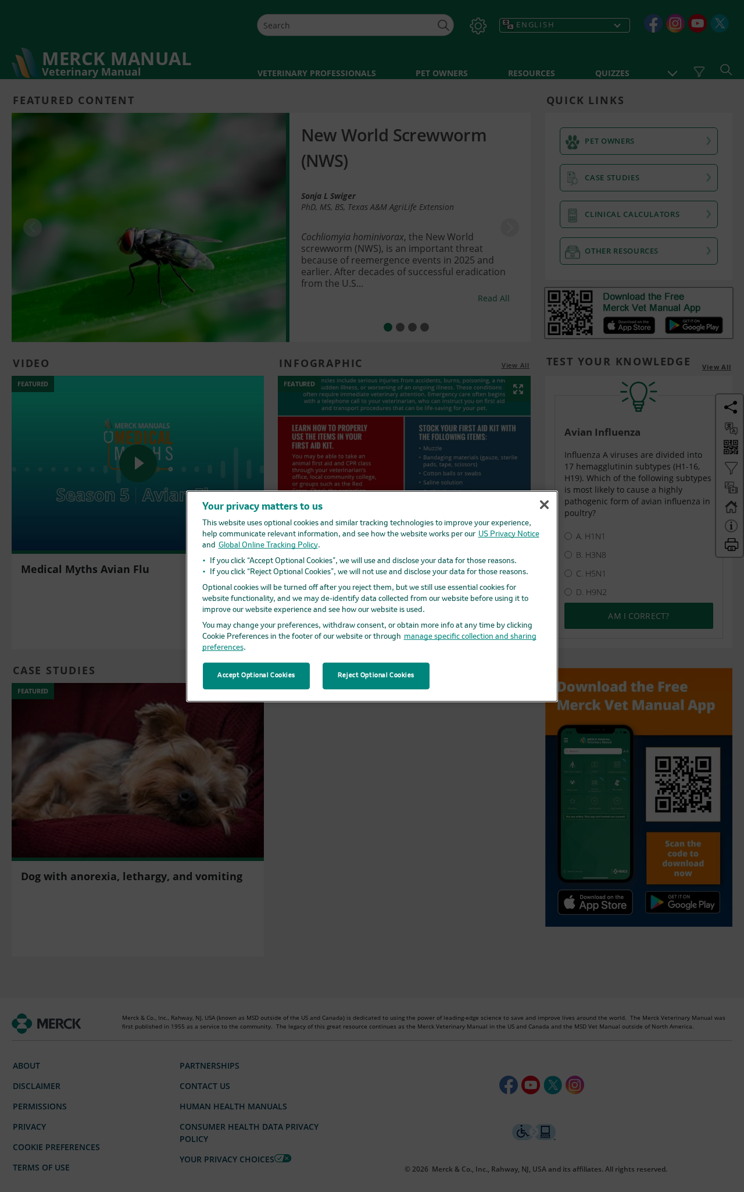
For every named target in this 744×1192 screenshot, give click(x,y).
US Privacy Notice (508, 534)
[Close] (544, 505)
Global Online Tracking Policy (268, 545)
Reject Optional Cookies (376, 675)
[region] (372, 596)
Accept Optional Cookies (256, 675)
